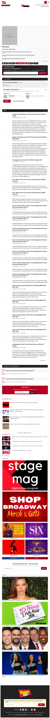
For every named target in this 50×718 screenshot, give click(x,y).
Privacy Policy (38, 714)
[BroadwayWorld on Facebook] (20, 709)
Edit (31, 63)
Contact (16, 712)
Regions (31, 712)
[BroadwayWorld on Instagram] (23, 709)
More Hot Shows (13, 558)
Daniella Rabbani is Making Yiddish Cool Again (21, 450)
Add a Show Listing (5, 5)
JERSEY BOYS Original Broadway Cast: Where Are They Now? (16, 650)
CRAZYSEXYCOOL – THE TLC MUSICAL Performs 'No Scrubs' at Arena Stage (27, 446)
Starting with (6, 93)
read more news (45, 61)
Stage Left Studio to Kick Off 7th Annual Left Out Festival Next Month (18, 55)
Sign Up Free (43, 73)
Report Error (41, 712)
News (5, 63)
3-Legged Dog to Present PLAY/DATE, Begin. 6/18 (13, 58)
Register (38, 2)
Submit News (26, 712)
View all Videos (5, 455)
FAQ (36, 63)
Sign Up (32, 392)
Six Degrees (22, 63)
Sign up (44, 568)
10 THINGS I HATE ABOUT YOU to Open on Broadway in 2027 (16, 625)
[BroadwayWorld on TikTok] (29, 709)
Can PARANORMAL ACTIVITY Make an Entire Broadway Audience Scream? (27, 441)
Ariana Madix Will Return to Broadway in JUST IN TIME (14, 600)
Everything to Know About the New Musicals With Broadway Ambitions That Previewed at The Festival (24, 676)
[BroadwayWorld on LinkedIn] (26, 709)
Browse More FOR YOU (24, 432)
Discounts (37, 558)
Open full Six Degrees (18, 101)
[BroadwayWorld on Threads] (32, 709)
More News (42, 360)
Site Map (36, 712)
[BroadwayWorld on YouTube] (35, 709)
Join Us (20, 712)
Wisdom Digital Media (22, 714)
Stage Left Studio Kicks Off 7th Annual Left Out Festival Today (16, 51)
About (12, 712)
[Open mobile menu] (48, 2)
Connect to (28, 93)
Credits (12, 63)
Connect (6, 101)
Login (42, 2)
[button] (45, 2)
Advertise (8, 712)
